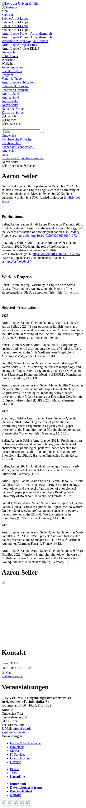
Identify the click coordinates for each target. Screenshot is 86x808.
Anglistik (8, 150)
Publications (10, 56)
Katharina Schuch (13, 108)
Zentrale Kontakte (13, 732)
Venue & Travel (12, 78)
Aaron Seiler (10, 101)
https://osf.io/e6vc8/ (17, 261)
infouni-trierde (22, 728)
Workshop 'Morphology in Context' (25, 41)
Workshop (8, 60)
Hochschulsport (20, 758)
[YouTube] (17, 804)
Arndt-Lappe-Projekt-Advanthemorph (27, 33)
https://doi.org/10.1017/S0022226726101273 (47, 235)
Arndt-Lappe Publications (19, 82)
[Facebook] (5, 804)
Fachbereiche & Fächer (17, 139)
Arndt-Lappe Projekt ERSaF (20, 45)
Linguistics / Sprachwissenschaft (23, 158)
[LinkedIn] (28, 804)
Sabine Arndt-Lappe (15, 18)
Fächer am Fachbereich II (18, 147)
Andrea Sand (10, 93)
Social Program (12, 71)
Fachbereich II (11, 143)
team (5, 154)
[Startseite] (20, 3)
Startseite (8, 14)
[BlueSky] (11, 804)
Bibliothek (17, 747)
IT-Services (17, 754)
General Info (10, 52)
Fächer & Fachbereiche (25, 743)
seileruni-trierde (12, 676)
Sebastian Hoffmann (15, 86)
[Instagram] (23, 804)
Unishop (15, 762)
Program (7, 75)
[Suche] (3, 128)
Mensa (14, 750)
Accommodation (13, 67)
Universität (9, 135)
